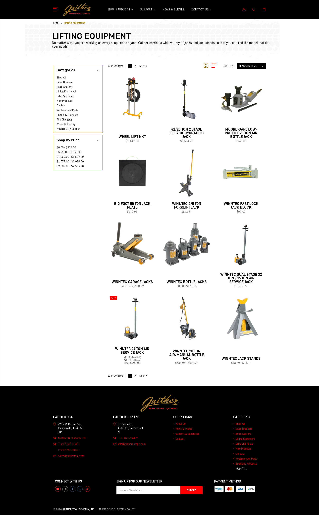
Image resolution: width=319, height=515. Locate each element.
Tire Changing (64, 119)
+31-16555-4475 (128, 438)
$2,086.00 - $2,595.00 (70, 166)
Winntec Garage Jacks (132, 282)
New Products (64, 100)
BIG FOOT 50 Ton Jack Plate (132, 205)
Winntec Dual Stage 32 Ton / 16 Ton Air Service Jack (241, 278)
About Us (181, 423)
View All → (241, 468)
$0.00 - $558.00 (66, 147)
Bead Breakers (65, 82)
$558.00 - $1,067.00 (69, 152)
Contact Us (200, 9)
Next (142, 66)
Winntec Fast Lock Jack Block (241, 205)
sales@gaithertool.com (71, 456)
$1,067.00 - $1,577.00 (70, 156)
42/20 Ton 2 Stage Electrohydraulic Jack (187, 133)
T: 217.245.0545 (68, 444)
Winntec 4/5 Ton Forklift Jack (186, 205)
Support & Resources (188, 433)
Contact (180, 438)
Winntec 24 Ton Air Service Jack (132, 350)
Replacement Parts (67, 110)
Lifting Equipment (66, 91)
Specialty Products (67, 114)
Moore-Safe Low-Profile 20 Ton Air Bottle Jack (241, 133)
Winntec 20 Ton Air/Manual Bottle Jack (186, 354)
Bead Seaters (64, 86)
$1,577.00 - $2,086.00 (70, 161)
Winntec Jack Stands (241, 358)
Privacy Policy (126, 509)
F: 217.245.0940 (68, 450)
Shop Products (119, 9)
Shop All (61, 77)
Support (146, 9)
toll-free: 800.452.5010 (72, 438)
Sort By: (228, 66)
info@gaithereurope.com (132, 444)
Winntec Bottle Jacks (187, 282)
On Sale (61, 105)
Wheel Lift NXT (132, 137)
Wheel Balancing (66, 124)
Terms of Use (107, 509)
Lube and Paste (65, 96)
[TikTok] (87, 489)
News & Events (173, 9)
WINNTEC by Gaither (68, 128)
